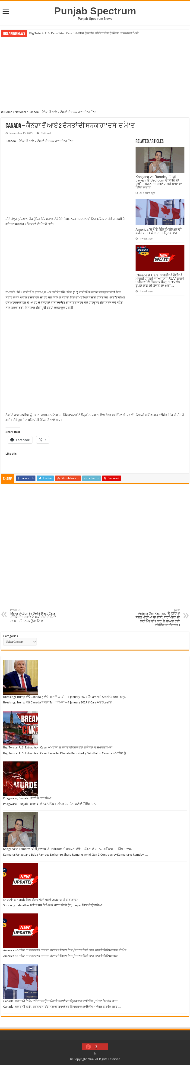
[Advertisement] (95, 73)
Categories (10, 636)
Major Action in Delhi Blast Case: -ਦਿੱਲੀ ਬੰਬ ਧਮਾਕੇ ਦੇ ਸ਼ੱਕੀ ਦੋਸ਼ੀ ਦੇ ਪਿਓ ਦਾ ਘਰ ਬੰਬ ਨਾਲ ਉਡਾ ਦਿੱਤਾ (33, 616)
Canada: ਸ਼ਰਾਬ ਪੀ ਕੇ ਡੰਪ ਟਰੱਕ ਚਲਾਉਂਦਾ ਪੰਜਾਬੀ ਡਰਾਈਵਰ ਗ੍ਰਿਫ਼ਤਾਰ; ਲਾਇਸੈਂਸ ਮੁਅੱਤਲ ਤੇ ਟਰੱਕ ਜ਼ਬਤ (60, 1001)
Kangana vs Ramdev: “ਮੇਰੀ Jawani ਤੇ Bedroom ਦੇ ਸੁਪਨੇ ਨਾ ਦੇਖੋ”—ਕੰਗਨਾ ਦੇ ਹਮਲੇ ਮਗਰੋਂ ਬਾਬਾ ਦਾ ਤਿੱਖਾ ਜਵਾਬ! (159, 182)
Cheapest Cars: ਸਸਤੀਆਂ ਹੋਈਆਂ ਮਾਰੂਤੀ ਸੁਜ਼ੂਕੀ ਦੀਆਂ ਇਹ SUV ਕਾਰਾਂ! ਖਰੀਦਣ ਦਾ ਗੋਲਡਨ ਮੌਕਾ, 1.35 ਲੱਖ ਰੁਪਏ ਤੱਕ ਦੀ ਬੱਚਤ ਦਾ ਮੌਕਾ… (160, 280)
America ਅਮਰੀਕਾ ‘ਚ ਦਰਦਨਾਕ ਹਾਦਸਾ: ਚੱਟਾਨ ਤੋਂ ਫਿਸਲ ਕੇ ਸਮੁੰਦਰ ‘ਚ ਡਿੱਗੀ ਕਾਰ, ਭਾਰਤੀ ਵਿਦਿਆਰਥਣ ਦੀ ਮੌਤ (64, 950)
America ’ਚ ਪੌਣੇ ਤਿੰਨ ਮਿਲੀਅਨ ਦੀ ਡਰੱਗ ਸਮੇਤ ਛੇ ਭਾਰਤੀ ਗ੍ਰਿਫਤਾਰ (159, 231)
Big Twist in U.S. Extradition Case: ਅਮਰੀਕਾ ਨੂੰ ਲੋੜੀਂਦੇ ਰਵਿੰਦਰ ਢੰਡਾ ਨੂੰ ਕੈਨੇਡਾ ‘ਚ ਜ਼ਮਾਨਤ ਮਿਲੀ (84, 33)
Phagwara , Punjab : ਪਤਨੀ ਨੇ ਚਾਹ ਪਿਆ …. (29, 798)
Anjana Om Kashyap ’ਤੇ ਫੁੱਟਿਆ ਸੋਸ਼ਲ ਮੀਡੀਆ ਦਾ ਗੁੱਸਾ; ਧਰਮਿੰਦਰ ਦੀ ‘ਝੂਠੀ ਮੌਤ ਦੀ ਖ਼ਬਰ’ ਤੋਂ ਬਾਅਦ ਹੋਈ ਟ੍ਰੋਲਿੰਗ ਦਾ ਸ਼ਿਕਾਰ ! (158, 618)
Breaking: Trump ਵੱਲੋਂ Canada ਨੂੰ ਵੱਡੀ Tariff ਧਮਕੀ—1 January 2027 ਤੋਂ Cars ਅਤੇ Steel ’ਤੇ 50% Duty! (64, 697)
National (20, 112)
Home (8, 112)
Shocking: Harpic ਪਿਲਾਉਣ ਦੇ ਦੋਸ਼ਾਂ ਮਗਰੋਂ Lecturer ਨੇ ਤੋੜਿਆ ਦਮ (41, 899)
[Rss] (95, 1053)
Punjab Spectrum (95, 10)
